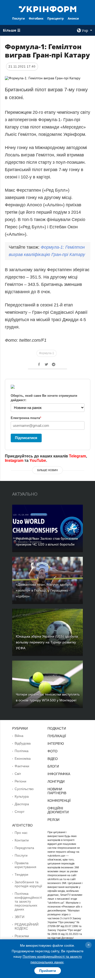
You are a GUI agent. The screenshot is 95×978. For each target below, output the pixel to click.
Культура (22, 796)
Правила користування (25, 865)
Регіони (20, 781)
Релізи (53, 820)
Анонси (73, 18)
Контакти (22, 840)
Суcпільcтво (24, 789)
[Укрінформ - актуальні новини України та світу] (47, 9)
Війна (19, 736)
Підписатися (26, 438)
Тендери (21, 874)
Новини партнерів (57, 791)
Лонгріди (56, 781)
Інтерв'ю (56, 743)
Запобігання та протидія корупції (28, 884)
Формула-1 (46, 353)
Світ (18, 774)
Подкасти (57, 728)
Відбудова (23, 743)
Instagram (14, 460)
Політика (21, 751)
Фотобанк (36, 18)
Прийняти (47, 971)
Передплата (24, 848)
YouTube (37, 460)
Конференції (59, 801)
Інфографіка (59, 774)
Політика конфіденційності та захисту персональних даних (28, 901)
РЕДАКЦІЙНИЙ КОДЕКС (26, 926)
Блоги (53, 766)
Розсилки (22, 936)
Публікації (57, 736)
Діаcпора (22, 804)
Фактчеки (22, 766)
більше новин (47, 470)
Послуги (18, 18)
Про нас (21, 833)
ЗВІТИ (19, 917)
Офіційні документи (58, 810)
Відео (53, 759)
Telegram (77, 456)
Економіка (23, 758)
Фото (52, 751)
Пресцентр (55, 18)
